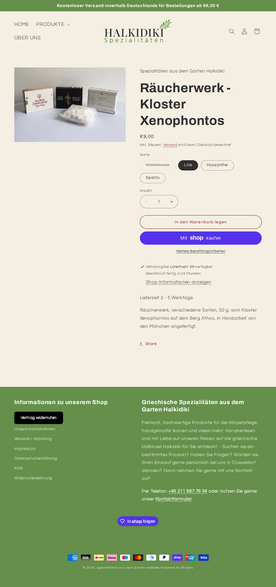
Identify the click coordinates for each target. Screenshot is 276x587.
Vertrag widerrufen (39, 418)
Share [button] (151, 344)
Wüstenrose (161, 166)
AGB (18, 468)
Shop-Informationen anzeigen (179, 282)
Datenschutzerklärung (35, 458)
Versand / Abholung (33, 439)
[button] (52, 24)
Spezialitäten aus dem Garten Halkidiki (128, 567)
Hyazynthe (217, 165)
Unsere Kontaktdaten (35, 429)
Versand (170, 145)
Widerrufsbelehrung (33, 478)
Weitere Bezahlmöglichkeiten (200, 251)
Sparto (153, 178)
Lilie (188, 165)
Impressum (25, 449)
